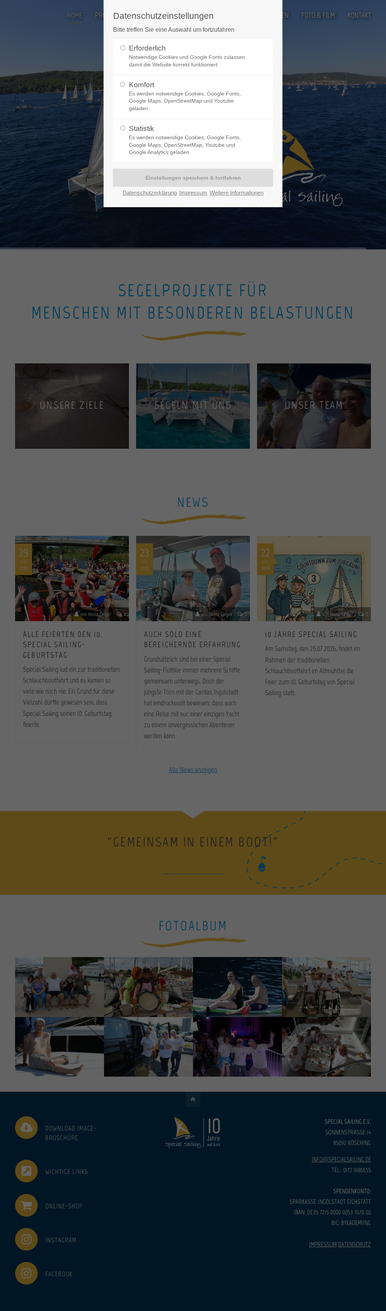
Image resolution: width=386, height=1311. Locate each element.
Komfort (185, 95)
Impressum (193, 192)
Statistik (185, 139)
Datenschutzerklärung (150, 192)
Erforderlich (187, 56)
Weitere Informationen (236, 192)
